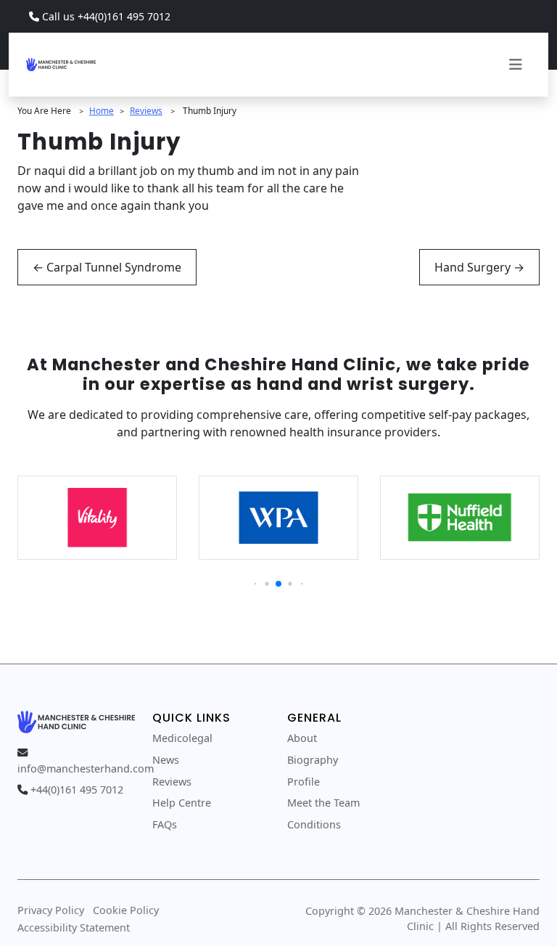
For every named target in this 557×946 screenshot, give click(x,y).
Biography (312, 760)
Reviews (146, 110)
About (302, 738)
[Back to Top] (525, 914)
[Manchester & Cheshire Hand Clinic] (61, 62)
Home (101, 110)
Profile (303, 781)
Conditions (314, 824)
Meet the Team (323, 803)
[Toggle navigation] (515, 64)
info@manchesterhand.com (85, 768)
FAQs (164, 824)
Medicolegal (182, 738)
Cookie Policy (126, 910)
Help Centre (181, 803)
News (165, 760)
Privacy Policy (50, 910)
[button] (256, 584)
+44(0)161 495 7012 (76, 789)
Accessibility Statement (73, 927)
